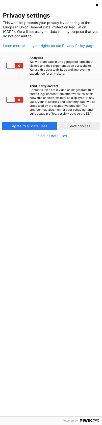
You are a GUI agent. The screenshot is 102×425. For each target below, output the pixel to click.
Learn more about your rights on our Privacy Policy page (48, 46)
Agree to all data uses (29, 126)
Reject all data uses (51, 136)
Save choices (79, 126)
